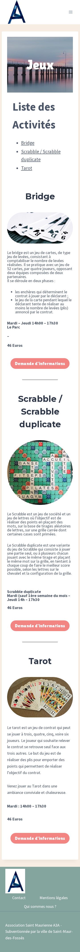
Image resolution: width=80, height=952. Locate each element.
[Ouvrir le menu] (70, 12)
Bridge (27, 143)
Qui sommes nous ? (40, 906)
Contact (19, 897)
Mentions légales (54, 897)
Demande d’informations (40, 363)
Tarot (26, 168)
